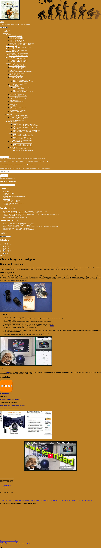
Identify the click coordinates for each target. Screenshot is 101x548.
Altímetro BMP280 (14, 108)
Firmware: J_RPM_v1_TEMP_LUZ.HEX (20, 47)
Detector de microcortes (12, 48)
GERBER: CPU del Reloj (16, 37)
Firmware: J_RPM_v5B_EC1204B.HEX (23, 137)
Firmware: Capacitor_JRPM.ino (17, 68)
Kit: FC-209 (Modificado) (15, 141)
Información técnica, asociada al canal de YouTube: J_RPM (15, 543)
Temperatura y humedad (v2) (16, 101)
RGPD (52, 326)
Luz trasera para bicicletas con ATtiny (18, 96)
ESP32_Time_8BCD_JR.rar (16, 73)
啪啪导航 (5, 229)
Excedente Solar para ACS (9, 215)
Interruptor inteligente (14, 93)
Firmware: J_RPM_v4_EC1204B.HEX (22, 140)
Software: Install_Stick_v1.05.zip (17, 118)
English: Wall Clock (14, 128)
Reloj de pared (13, 147)
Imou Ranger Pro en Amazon (9, 409)
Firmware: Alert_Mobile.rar (16, 84)
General (5, 197)
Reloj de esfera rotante (11, 121)
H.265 (77, 500)
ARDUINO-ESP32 (11, 63)
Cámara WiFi (54, 500)
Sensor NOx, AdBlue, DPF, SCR (11, 217)
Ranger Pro (89, 500)
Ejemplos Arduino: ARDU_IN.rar (17, 110)
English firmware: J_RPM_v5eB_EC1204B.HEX (25, 126)
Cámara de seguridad (35, 500)
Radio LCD (12, 78)
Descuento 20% (62, 500)
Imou (7, 372)
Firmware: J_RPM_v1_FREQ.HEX (18, 50)
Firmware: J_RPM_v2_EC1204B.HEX (22, 144)
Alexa (22, 500)
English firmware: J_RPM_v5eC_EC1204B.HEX (25, 124)
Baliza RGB (12, 106)
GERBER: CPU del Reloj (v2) (17, 38)
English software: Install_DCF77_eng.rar (23, 91)
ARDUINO (6, 191)
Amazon (27, 500)
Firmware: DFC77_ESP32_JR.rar (21, 87)
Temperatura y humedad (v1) (16, 103)
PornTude (5, 224)
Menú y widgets (4, 27)
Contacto (5, 31)
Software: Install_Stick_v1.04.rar (17, 120)
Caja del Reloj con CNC (15, 36)
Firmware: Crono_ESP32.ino (16, 64)
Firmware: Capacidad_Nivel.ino (17, 67)
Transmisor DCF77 (14, 86)
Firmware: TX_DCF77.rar (19, 88)
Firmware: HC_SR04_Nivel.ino (17, 66)
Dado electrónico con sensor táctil (17, 98)
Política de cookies (43, 161)
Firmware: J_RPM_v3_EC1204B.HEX (22, 143)
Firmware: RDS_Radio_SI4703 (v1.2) (22, 80)
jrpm (16, 500)
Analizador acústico (14, 100)
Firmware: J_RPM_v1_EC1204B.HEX (22, 146)
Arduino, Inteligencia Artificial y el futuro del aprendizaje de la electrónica (21, 211)
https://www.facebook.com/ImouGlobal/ (10, 399)
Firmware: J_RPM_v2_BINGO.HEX (18, 60)
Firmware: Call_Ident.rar (15, 77)
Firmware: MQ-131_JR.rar (16, 76)
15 (4, 250)
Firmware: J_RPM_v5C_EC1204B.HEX (23, 136)
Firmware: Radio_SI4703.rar (20, 83)
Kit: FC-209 (12, 133)
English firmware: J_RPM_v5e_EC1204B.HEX (25, 127)
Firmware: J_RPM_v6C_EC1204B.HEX (23, 148)
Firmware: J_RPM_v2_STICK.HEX (18, 116)
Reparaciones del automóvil (10, 201)
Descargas (5, 33)
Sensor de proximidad (14, 97)
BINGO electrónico (11, 57)
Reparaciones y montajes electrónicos (12, 203)
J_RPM (2, 22)
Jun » (5, 255)
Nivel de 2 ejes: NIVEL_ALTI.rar (18, 107)
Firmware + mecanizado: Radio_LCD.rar (23, 81)
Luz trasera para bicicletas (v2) (17, 94)
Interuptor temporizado (12, 51)
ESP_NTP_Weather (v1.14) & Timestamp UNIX (15, 213)
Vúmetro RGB (13, 104)
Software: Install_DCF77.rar (20, 90)
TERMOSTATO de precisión (13, 54)
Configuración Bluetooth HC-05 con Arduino (20, 71)
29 (4, 253)
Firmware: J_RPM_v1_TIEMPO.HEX (19, 53)
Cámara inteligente (45, 500)
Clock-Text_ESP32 (14, 74)
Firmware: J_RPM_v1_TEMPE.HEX (18, 56)
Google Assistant (71, 500)
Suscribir (4, 175)
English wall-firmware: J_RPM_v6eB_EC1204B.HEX (26, 131)
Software (5, 204)
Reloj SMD (9, 34)
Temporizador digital (11, 46)
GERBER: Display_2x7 (15, 41)
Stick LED (9, 114)
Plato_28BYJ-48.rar (14, 70)
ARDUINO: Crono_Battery (16, 111)
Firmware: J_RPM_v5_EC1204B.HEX (22, 138)
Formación (6, 194)
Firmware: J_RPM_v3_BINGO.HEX (18, 58)
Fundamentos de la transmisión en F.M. (13, 196)
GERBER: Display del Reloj (16, 40)
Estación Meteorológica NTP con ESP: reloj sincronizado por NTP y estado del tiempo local (26, 214)
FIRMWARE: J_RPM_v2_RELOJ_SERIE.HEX (21, 44)
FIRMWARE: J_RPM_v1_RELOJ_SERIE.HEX (21, 43)
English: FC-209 (13, 123)
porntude (5, 228)
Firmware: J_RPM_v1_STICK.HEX (18, 117)
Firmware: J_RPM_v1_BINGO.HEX (18, 61)
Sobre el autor (6, 30)
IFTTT (81, 500)
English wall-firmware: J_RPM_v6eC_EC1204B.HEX (26, 130)
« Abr (1, 255)
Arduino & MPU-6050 (15, 113)
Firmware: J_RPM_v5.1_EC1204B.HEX (23, 134)
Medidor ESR (6, 199)
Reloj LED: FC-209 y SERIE (10, 200)
